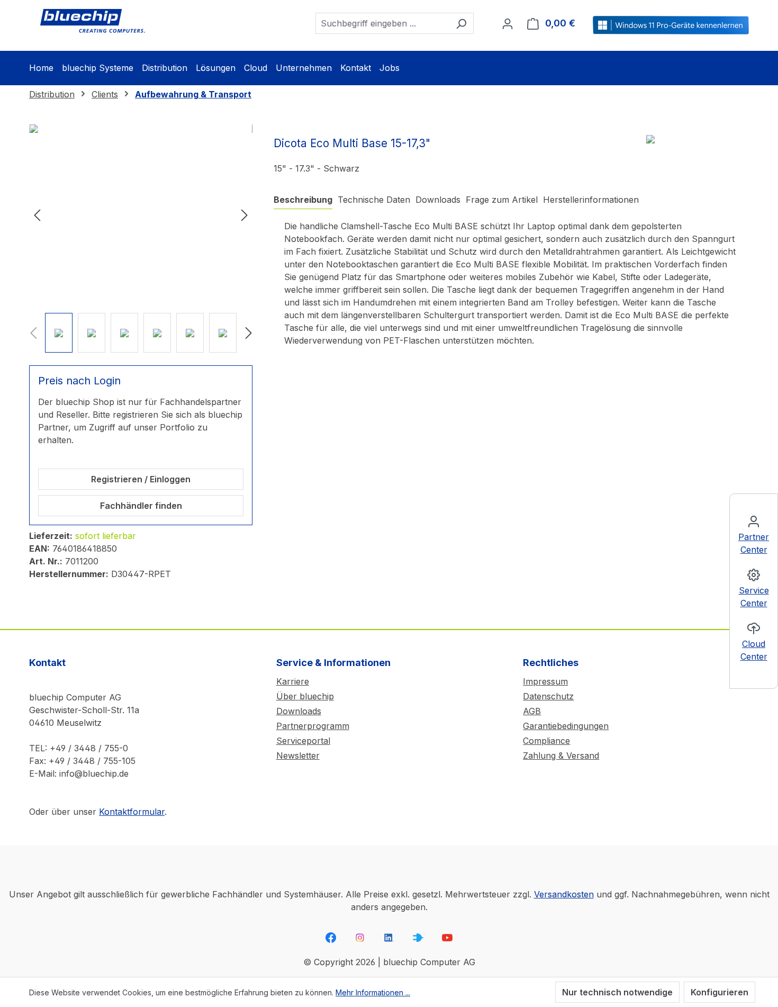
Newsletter (298, 755)
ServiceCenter (754, 596)
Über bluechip (305, 696)
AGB (532, 711)
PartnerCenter (753, 543)
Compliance (546, 740)
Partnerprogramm (312, 726)
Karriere (292, 681)
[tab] (303, 200)
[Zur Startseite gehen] (93, 21)
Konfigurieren (719, 992)
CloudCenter (753, 650)
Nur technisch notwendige (617, 992)
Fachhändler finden (141, 505)
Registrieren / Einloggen (141, 479)
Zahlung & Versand (561, 755)
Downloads (298, 711)
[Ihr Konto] (507, 23)
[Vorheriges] (37, 214)
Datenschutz (548, 696)
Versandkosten (564, 894)
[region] (141, 238)
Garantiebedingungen (566, 726)
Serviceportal (303, 740)
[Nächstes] (244, 214)
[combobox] (382, 23)
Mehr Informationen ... (373, 992)
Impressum (545, 681)
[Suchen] (461, 23)
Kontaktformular (132, 811)
